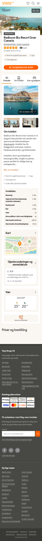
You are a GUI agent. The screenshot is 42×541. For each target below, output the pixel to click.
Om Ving (5, 362)
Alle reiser (6, 476)
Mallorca (25, 480)
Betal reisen (6, 472)
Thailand (25, 495)
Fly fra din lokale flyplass (8, 485)
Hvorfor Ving (7, 378)
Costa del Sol (27, 507)
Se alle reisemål (28, 519)
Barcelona (26, 515)
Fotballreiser (7, 509)
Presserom (6, 374)
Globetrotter (32, 534)
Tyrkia (24, 484)
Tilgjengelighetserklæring (30, 387)
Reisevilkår (26, 366)
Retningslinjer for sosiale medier (10, 383)
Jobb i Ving (6, 370)
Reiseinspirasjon (8, 505)
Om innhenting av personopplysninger (17, 439)
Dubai (24, 503)
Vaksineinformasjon (29, 378)
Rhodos (25, 487)
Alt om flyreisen (8, 480)
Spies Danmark (10, 534)
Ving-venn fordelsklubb (11, 521)
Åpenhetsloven (27, 382)
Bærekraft (6, 366)
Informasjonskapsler (12, 531)
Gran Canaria (23, 44)
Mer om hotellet (11, 169)
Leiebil (4, 498)
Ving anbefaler (7, 501)
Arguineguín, (10, 44)
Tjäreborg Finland (21, 534)
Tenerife (25, 476)
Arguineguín (9, 144)
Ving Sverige (32, 531)
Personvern (23, 531)
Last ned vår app (8, 455)
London (25, 511)
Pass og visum (27, 374)
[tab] (7, 79)
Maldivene (26, 499)
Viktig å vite (26, 370)
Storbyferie (6, 513)
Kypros (24, 491)
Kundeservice (27, 362)
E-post (4, 429)
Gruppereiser (7, 517)
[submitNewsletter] (37, 434)
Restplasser (6, 490)
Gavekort (5, 494)
